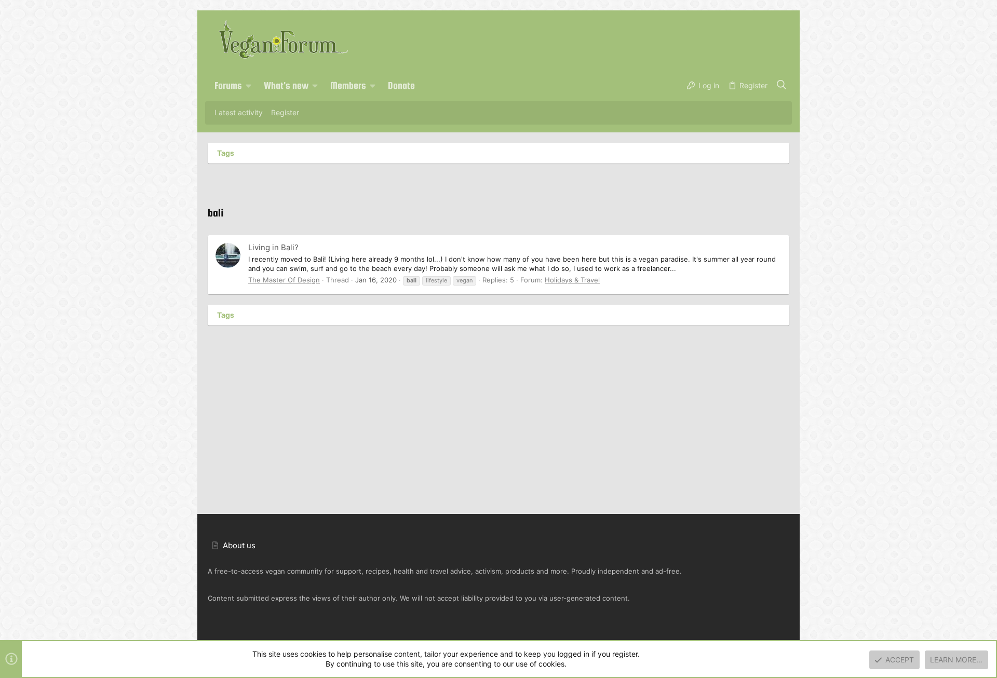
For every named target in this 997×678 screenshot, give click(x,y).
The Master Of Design (284, 280)
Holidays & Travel (572, 280)
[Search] (782, 85)
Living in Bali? (273, 247)
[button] (248, 85)
